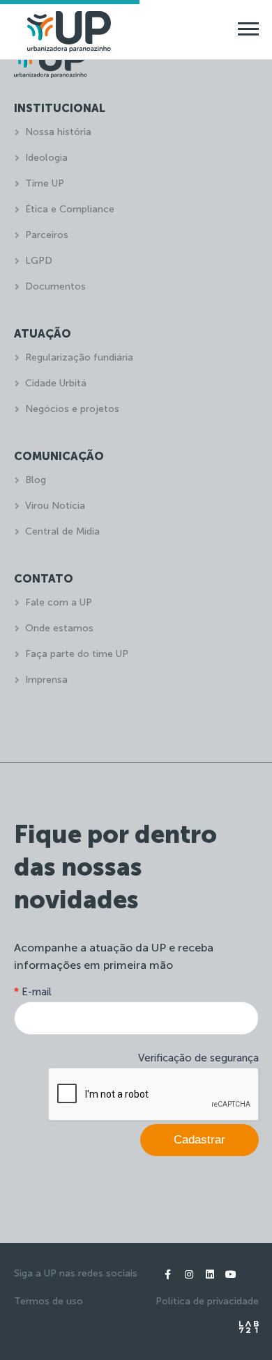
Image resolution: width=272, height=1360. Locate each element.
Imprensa (46, 680)
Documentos (55, 286)
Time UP (44, 183)
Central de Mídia (62, 531)
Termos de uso (48, 1301)
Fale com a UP (58, 602)
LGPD (38, 261)
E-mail (33, 992)
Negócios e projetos (72, 409)
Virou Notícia (55, 506)
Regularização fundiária (79, 357)
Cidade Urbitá (55, 383)
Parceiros (46, 235)
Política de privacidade (207, 1301)
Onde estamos (59, 628)
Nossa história (58, 132)
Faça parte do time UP (76, 654)
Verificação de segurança (198, 1058)
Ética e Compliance (69, 209)
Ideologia (46, 158)
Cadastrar (199, 1139)
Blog (35, 480)
